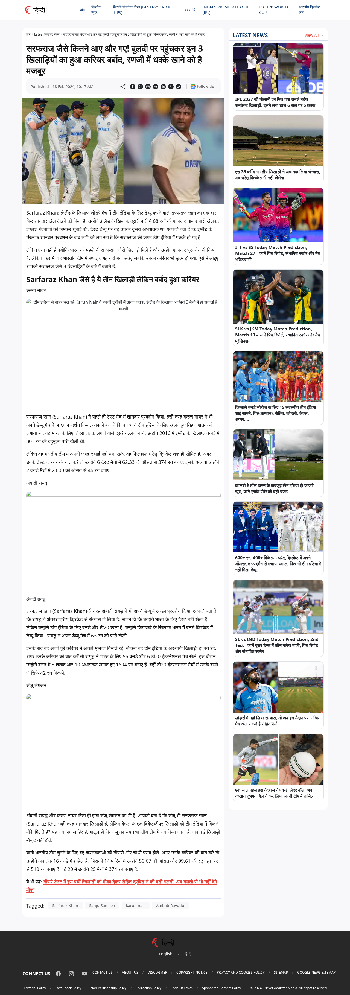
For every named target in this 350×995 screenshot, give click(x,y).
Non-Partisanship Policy (108, 988)
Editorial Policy (35, 988)
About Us (130, 972)
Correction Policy (148, 988)
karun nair (135, 905)
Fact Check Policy (68, 988)
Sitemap (281, 972)
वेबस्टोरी (190, 9)
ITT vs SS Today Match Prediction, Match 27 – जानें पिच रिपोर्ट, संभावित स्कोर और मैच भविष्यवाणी (277, 253)
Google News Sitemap (316, 972)
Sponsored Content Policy (221, 988)
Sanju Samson (102, 905)
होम (82, 9)
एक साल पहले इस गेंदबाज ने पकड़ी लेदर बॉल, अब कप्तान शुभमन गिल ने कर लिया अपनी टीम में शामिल (274, 793)
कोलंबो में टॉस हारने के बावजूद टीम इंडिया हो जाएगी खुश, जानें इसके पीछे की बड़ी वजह (274, 488)
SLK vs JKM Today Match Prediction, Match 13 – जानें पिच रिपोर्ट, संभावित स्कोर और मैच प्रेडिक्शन (277, 335)
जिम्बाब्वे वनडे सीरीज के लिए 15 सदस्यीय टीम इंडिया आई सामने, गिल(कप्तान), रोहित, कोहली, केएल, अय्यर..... (275, 413)
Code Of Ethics (182, 988)
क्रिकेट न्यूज (96, 9)
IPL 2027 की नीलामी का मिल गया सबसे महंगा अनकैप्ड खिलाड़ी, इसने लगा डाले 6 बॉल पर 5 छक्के (275, 102)
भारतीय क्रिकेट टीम (309, 9)
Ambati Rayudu (170, 905)
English (166, 953)
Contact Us (102, 972)
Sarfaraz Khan (65, 905)
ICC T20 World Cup (273, 9)
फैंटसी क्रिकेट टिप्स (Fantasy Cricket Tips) (144, 9)
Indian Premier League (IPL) (226, 9)
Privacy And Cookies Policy (241, 972)
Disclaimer (157, 972)
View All (312, 35)
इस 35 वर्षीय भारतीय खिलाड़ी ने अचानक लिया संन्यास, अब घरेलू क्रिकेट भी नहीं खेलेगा (277, 175)
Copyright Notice (192, 972)
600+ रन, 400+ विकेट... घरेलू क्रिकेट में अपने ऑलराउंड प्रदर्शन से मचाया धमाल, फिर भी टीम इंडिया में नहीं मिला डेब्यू (278, 564)
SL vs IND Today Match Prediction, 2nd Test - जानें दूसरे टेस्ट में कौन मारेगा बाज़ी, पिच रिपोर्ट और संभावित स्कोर (277, 645)
